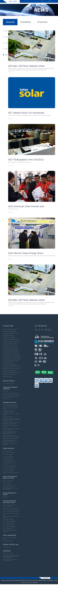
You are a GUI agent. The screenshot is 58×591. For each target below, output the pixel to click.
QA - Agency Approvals (8, 458)
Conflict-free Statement (8, 416)
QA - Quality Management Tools (10, 461)
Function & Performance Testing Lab (11, 393)
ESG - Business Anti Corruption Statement (10, 531)
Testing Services (6, 398)
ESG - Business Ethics (8, 528)
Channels (42, 22)
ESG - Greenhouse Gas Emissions (10, 511)
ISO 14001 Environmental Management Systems (8, 411)
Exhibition (26, 22)
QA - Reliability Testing (8, 456)
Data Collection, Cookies (8, 553)
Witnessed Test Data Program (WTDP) (11, 395)
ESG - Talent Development (9, 524)
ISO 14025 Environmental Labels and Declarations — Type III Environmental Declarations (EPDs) (11, 419)
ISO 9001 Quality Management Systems (10, 408)
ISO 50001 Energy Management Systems (10, 426)
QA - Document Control (8, 459)
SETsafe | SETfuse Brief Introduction (11, 472)
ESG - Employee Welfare (8, 523)
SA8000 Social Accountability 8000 (10, 438)
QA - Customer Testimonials (9, 467)
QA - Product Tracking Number (10, 465)
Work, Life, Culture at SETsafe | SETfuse (10, 538)
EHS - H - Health (6, 482)
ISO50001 (5, 497)
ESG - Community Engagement (10, 521)
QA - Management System (9, 452)
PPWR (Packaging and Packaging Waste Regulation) (10, 488)
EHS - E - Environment (8, 480)
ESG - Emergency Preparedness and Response (11, 517)
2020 (6, 48)
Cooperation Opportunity (8, 383)
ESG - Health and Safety (8, 519)
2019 (6, 54)
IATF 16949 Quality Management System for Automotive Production (10, 405)
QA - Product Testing (7, 454)
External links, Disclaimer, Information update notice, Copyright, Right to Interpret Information (11, 556)
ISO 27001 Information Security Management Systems (10, 441)
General (10, 22)
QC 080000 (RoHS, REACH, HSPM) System (11, 414)
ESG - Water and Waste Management (11, 509)
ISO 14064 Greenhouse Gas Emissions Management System (12, 429)
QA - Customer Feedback (8, 469)
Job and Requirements (8, 540)
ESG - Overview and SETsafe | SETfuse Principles (10, 505)
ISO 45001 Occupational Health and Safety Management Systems (11, 423)
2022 (6, 37)
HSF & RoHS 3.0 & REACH (9, 486)
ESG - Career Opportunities (9, 526)
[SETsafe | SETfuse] (11, 1)
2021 (6, 43)
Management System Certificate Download (10, 444)
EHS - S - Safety (6, 484)
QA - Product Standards (8, 470)
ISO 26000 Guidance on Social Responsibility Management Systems (11, 436)
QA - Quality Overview (8, 450)
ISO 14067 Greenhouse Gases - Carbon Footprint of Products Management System (10, 432)
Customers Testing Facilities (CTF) (10, 396)
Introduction (5, 391)
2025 (6, 31)
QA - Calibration (6, 463)
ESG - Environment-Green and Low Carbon (11, 514)
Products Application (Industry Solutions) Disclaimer (9, 560)
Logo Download (6, 547)
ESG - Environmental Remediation (10, 507)
